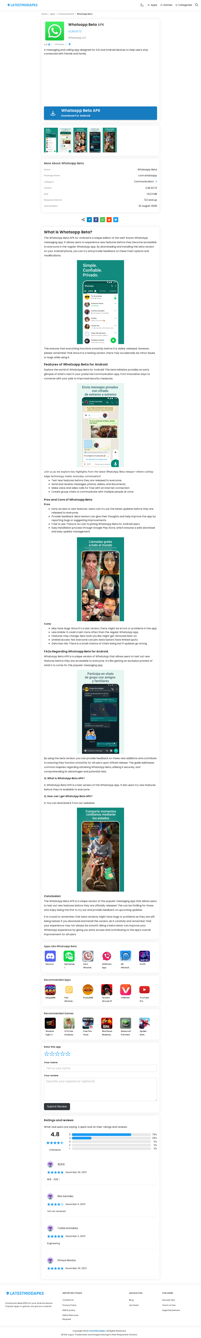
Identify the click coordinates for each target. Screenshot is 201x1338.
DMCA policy (68, 1310)
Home (44, 14)
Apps (154, 5)
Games (167, 5)
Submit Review (57, 1106)
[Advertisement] (100, 82)
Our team (134, 1305)
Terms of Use (169, 1305)
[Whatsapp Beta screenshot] (51, 140)
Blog (131, 1299)
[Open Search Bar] (196, 5)
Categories (185, 5)
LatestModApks (97, 1330)
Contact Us (68, 1299)
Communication (66, 14)
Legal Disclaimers (171, 1310)
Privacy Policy (69, 1305)
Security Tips (168, 1299)
